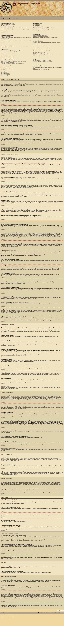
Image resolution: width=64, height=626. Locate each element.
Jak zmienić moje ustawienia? (6, 36)
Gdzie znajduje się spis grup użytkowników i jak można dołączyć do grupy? (45, 27)
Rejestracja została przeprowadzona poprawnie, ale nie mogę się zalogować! (14, 27)
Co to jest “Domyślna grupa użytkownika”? (40, 30)
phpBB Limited (32, 580)
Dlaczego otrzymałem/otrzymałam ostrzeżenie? (9, 59)
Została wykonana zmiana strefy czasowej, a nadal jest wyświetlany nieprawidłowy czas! (16, 40)
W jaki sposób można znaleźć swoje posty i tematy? (41, 50)
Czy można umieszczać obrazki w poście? (8, 70)
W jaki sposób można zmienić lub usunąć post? (9, 51)
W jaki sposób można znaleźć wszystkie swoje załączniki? (42, 61)
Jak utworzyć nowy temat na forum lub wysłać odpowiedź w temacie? (12, 50)
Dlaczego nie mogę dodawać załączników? (8, 58)
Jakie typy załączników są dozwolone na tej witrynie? (42, 60)
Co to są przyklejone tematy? (5, 73)
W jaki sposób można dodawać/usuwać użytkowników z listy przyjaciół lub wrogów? (47, 42)
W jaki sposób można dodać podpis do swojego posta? (10, 52)
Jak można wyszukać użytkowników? (39, 49)
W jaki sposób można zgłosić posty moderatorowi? (9, 60)
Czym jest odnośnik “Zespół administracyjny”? (40, 31)
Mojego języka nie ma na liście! (6, 41)
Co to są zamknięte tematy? (5, 74)
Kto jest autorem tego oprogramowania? (39, 65)
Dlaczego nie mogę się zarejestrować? (7, 26)
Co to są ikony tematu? (4, 75)
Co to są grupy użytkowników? (38, 26)
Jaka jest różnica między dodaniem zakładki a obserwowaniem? (43, 53)
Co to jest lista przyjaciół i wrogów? (38, 41)
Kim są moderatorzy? (36, 25)
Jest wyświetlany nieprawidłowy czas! (7, 39)
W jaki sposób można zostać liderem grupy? (40, 28)
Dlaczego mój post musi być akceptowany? (8, 62)
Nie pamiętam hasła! (4, 30)
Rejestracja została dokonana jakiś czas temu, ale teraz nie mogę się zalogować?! (15, 29)
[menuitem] (2, 16)
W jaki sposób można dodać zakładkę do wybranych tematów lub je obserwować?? (47, 54)
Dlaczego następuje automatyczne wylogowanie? (9, 31)
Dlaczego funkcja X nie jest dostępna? (39, 66)
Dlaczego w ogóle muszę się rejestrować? (8, 24)
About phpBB (48, 581)
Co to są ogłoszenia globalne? (6, 71)
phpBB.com (30, 187)
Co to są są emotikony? (5, 69)
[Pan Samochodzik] (6, 7)
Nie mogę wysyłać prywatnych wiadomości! (40, 35)
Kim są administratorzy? (37, 24)
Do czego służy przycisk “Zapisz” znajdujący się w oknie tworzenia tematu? (13, 61)
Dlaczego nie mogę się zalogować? (7, 28)
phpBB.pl (24, 187)
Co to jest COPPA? (4, 25)
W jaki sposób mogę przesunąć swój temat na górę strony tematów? (12, 63)
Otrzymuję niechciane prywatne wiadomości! (40, 36)
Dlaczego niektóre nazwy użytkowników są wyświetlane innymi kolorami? (45, 29)
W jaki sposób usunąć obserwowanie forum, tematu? (41, 56)
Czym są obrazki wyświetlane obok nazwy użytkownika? (10, 42)
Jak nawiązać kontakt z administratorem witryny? (41, 69)
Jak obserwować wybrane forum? (38, 55)
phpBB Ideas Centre (58, 586)
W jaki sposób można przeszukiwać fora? (40, 45)
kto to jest (33, 594)
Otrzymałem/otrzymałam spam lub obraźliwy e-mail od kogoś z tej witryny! (45, 37)
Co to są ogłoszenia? (4, 72)
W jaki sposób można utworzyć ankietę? (7, 53)
